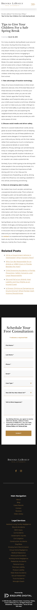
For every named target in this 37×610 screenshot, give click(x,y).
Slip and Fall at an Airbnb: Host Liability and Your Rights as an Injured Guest (18, 281)
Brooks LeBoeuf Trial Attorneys (11, 14)
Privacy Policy (10, 426)
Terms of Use (22, 426)
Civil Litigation (18, 538)
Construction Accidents (18, 541)
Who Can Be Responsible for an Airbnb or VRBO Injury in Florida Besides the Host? (19, 264)
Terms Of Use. (28, 604)
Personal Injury (18, 564)
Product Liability (18, 570)
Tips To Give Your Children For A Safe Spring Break (18, 16)
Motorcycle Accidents (18, 556)
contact (6, 236)
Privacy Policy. (18, 604)
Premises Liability (18, 567)
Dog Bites (18, 544)
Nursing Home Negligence (18, 558)
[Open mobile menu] (32, 4)
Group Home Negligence (19, 550)
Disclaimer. (9, 604)
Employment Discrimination (18, 547)
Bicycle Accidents (18, 527)
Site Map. (19, 606)
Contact (18, 508)
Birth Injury (18, 530)
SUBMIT (18, 433)
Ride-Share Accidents (18, 573)
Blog (23, 14)
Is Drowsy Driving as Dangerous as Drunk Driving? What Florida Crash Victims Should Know (20, 290)
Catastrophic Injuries (18, 536)
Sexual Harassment (18, 576)
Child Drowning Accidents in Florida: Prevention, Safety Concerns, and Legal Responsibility (20, 273)
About (18, 499)
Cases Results (18, 505)
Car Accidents (18, 533)
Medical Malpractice (18, 553)
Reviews (19, 511)
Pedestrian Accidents (18, 561)
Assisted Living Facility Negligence (18, 524)
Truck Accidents (18, 578)
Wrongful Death (18, 581)
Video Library (18, 514)
